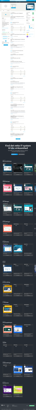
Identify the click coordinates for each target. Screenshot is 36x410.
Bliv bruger (30, 0)
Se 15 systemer (17, 194)
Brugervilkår (30, 409)
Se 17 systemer (7, 255)
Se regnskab (12, 32)
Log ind (32, 0)
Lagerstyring (26, 264)
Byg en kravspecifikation (21, 154)
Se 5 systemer (17, 295)
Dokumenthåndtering (27, 183)
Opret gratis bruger (32, 405)
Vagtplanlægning (16, 224)
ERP (24, 365)
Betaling (4, 163)
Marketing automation (27, 324)
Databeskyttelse (26, 284)
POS (14, 183)
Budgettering (15, 244)
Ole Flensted (3, 31)
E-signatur (15, 284)
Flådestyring (26, 224)
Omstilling (4, 385)
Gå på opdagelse (14, 154)
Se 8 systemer (28, 295)
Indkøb (15, 365)
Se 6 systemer (17, 255)
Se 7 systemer (28, 255)
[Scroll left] (1, 169)
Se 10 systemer (17, 315)
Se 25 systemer (7, 396)
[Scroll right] (35, 169)
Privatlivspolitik (27, 409)
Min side (8, 405)
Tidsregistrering (5, 203)
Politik (7, 406)
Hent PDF (24, 32)
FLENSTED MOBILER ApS (5, 38)
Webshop (15, 264)
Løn (24, 163)
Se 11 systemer (28, 376)
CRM (3, 324)
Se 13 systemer (28, 174)
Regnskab (8, 10)
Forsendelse (26, 344)
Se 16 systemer (28, 194)
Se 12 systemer (7, 174)
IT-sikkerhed (15, 304)
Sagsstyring (25, 244)
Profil (3, 10)
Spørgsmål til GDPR (32, 409)
